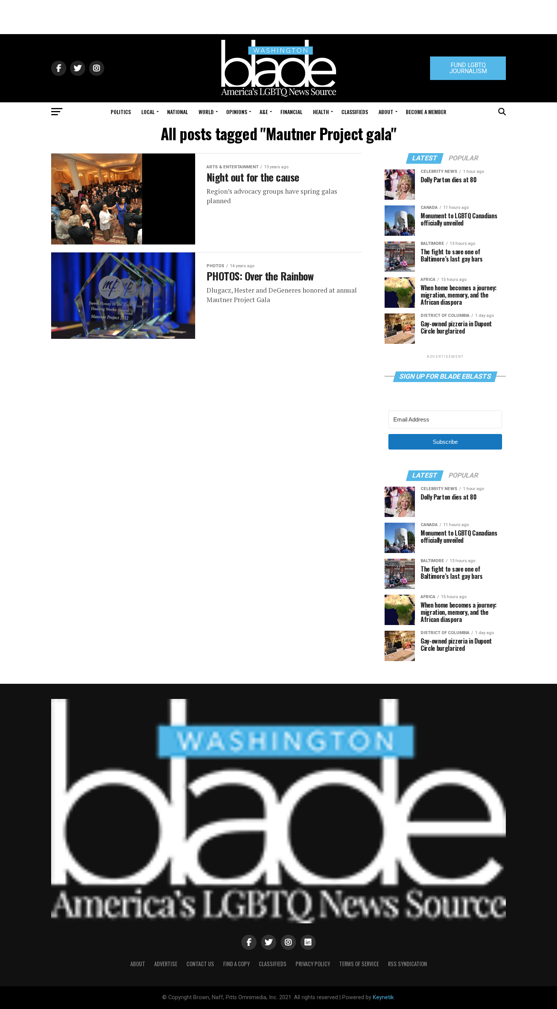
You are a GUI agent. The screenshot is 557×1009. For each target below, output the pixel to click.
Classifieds (354, 112)
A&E (264, 112)
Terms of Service (359, 964)
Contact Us (200, 964)
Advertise (165, 964)
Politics (121, 112)
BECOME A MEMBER (426, 112)
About (386, 112)
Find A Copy (236, 964)
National (177, 112)
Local (148, 112)
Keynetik (383, 997)
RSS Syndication (407, 964)
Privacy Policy (313, 964)
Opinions (236, 112)
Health (321, 112)
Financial (291, 112)
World (206, 112)
